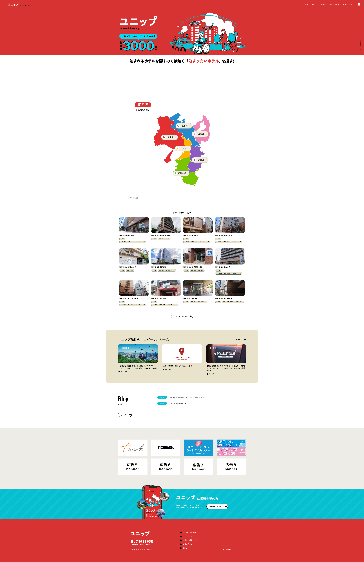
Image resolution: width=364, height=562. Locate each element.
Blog (185, 548)
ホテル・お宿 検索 (319, 5)
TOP (306, 5)
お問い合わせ (348, 5)
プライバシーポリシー (138, 549)
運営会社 (149, 549)
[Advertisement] (182, 77)
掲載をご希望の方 (216, 506)
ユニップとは (334, 5)
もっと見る (124, 415)
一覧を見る (238, 339)
